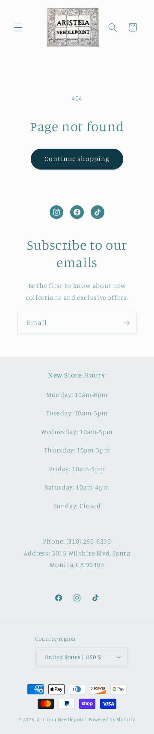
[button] (18, 27)
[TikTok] (97, 212)
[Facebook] (77, 212)
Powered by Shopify (112, 719)
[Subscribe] (126, 323)
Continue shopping (77, 159)
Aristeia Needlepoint (62, 719)
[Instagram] (56, 212)
